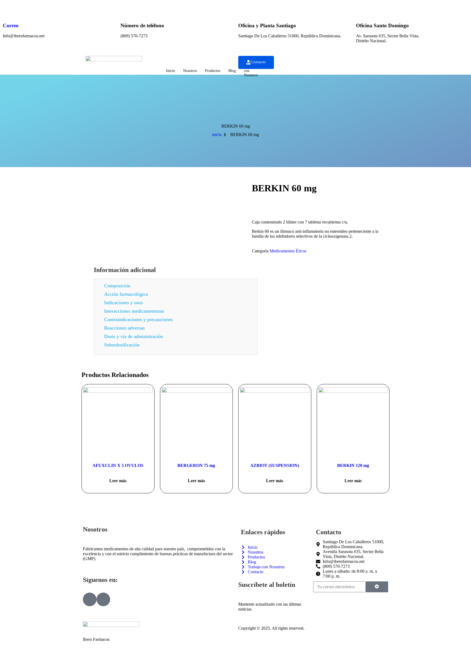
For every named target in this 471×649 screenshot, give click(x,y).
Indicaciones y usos (123, 302)
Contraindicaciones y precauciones (138, 319)
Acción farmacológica (126, 294)
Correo (11, 25)
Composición (117, 285)
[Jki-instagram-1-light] (103, 599)
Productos (212, 71)
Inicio (170, 71)
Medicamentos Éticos (288, 251)
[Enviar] (377, 586)
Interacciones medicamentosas (134, 311)
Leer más (117, 480)
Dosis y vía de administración (133, 336)
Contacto (258, 62)
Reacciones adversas (124, 328)
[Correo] (9, 9)
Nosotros (190, 71)
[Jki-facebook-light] (89, 599)
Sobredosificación (122, 345)
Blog (232, 71)
